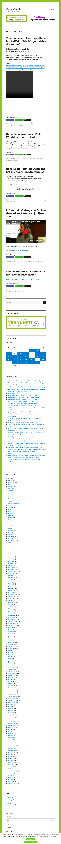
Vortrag (18, 262)
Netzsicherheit (12, 507)
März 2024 (11, 563)
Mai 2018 (10, 708)
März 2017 (11, 737)
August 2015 (11, 773)
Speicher (10, 515)
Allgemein (11, 478)
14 (26, 356)
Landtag (8, 125)
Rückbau (10, 513)
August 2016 (11, 752)
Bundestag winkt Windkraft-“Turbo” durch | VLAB (23, 395)
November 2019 (12, 671)
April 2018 (10, 710)
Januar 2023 (11, 592)
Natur (34, 289)
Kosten (43, 123)
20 (20, 359)
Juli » (38, 366)
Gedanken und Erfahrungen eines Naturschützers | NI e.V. (25, 403)
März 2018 (11, 712)
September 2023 (12, 575)
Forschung (11, 488)
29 (32, 363)
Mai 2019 (10, 683)
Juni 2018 (10, 706)
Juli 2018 (10, 704)
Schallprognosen (10, 160)
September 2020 (12, 650)
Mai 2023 (10, 584)
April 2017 (10, 735)
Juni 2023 (10, 582)
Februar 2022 (11, 615)
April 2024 (11, 561)
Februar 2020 (11, 665)
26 (14, 363)
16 (37, 356)
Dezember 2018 (12, 694)
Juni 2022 (10, 607)
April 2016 (10, 760)
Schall (41, 158)
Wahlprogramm (12, 536)
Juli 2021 (10, 629)
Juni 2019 (10, 681)
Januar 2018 (11, 717)
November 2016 (12, 746)
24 (43, 359)
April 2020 (11, 661)
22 (32, 359)
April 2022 (11, 611)
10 (43, 353)
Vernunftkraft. (13, 9)
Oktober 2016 (11, 748)
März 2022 (11, 613)
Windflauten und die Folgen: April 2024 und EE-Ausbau (24, 457)
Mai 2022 (10, 609)
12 (14, 356)
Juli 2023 (10, 580)
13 (20, 356)
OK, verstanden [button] (30, 839)
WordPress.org (12, 804)
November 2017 (12, 721)
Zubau (9, 542)
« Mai (14, 366)
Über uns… (9, 816)
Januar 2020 (11, 667)
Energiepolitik (29, 123)
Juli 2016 (10, 754)
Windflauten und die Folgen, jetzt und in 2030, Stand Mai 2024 (26, 387)
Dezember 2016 (12, 744)
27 (20, 363)
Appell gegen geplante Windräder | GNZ (19, 412)
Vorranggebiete (16, 291)
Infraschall (42, 261)
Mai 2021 (10, 634)
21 (26, 359)
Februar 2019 (11, 690)
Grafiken (10, 492)
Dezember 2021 (12, 619)
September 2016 (12, 750)
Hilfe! (7, 820)
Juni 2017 (10, 731)
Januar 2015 (11, 781)
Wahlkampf (11, 534)
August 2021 (11, 627)
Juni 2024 (10, 557)
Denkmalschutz (12, 482)
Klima (9, 497)
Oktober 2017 (11, 723)
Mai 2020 (10, 658)
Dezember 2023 (12, 569)
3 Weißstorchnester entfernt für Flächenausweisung (23, 279)
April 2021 (10, 636)
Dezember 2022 (12, 594)
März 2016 (11, 762)
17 (43, 356)
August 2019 (11, 677)
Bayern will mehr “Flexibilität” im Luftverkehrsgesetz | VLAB (26, 397)
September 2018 (12, 700)
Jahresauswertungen (14, 464)
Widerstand (11, 538)
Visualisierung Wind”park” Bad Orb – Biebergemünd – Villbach (26, 455)
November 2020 (12, 646)
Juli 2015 (10, 775)
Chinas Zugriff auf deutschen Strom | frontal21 (21, 437)
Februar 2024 (11, 565)
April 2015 (10, 779)
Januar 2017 (11, 742)
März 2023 (11, 588)
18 (9, 359)
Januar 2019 (11, 692)
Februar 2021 (11, 640)
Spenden (9, 827)
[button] (10, 120)
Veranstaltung (9, 262)
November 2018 (12, 696)
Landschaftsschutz (13, 503)
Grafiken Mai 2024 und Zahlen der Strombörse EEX (23, 405)
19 (14, 359)
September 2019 (12, 675)
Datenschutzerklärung (30, 842)
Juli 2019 (10, 679)
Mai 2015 (10, 777)
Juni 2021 (10, 631)
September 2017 (12, 725)
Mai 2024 (10, 559)
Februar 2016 (11, 764)
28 (26, 363)
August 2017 (11, 727)
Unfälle (10, 528)
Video (22, 125)
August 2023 (11, 577)
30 (37, 363)
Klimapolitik (11, 499)
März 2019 (11, 688)
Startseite (9, 813)
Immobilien (11, 495)
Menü (52, 10)
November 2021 (12, 621)
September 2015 (12, 771)
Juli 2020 (10, 654)
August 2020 (11, 652)
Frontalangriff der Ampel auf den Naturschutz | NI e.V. (24, 422)
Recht (9, 511)
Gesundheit (29, 158)
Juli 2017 (10, 729)
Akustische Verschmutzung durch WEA (18, 251)
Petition (10, 509)
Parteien (13, 125)
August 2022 (11, 602)
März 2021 (11, 638)
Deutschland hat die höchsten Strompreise (20, 185)
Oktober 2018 (11, 698)
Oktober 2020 (12, 648)
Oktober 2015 (11, 769)
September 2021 (12, 625)
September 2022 (12, 600)
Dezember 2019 (12, 669)
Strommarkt (11, 517)
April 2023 (11, 586)
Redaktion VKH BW (13, 123)
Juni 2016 (10, 756)
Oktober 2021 (11, 623)
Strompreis (18, 125)
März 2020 (11, 663)
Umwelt (10, 526)
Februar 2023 (11, 590)
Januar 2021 (11, 642)
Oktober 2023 (12, 573)
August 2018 (11, 702)
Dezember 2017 (12, 719)
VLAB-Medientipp (13, 393)
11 (8, 356)
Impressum (9, 831)
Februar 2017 (11, 739)
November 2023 (12, 571)
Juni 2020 (10, 656)
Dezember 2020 (12, 644)
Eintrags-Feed (12, 800)
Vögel (10, 291)
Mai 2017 (10, 733)
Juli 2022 (10, 604)
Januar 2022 (11, 617)
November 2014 (12, 783)
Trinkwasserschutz (13, 524)
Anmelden (11, 797)
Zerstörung (23, 291)
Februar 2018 (11, 715)
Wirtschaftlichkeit (13, 540)
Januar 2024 (11, 567)
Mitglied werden (11, 824)
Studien (10, 519)
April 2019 (10, 685)
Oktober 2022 (12, 598)
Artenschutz (29, 289)
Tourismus (11, 522)
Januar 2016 (11, 767)
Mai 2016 (10, 758)
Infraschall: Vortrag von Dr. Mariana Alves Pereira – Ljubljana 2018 (26, 213)
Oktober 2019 (11, 673)
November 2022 (12, 596)
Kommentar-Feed (13, 802)
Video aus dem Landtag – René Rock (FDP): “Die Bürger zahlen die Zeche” (26, 41)
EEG (9, 484)
